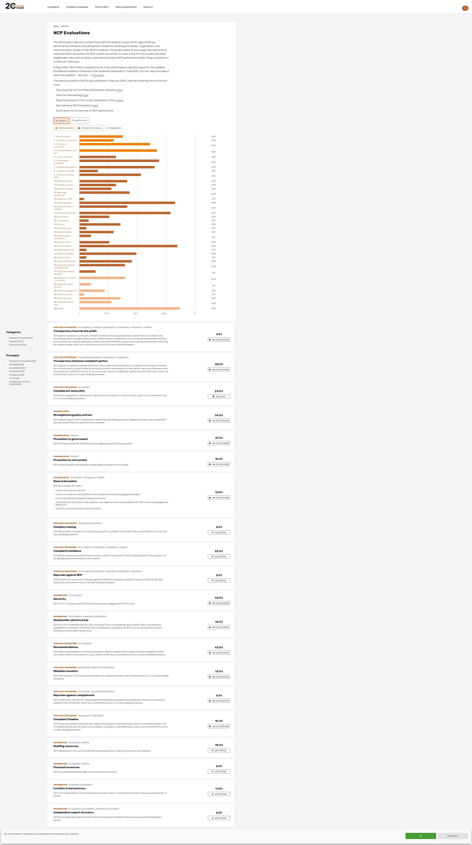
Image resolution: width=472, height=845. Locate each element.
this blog (99, 75)
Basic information (63, 137)
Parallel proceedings (64, 189)
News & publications (126, 7)
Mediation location (63, 242)
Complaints (53, 7)
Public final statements (65, 213)
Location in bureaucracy (66, 291)
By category (61, 120)
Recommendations (64, 246)
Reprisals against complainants (74, 695)
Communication (65, 128)
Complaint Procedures (91, 128)
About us (148, 7)
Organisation (115, 128)
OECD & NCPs (102, 7)
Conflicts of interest (64, 157)
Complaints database (77, 7)
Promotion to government (70, 439)
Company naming (63, 258)
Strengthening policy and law (72, 414)
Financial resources (64, 295)
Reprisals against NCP (65, 250)
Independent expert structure (73, 812)
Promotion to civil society (66, 140)
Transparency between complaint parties (80, 360)
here (119, 89)
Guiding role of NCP (64, 199)
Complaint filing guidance (66, 167)
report (119, 100)
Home (55, 26)
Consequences (62, 221)
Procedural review (63, 228)
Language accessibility (65, 171)
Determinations (62, 217)
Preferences (452, 836)
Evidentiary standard (64, 185)
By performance (79, 120)
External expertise (63, 203)
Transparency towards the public (75, 330)
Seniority (59, 309)
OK (421, 836)
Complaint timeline (63, 232)
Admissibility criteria (64, 181)
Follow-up (60, 224)
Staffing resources (63, 298)
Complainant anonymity (65, 261)
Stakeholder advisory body (71, 620)
